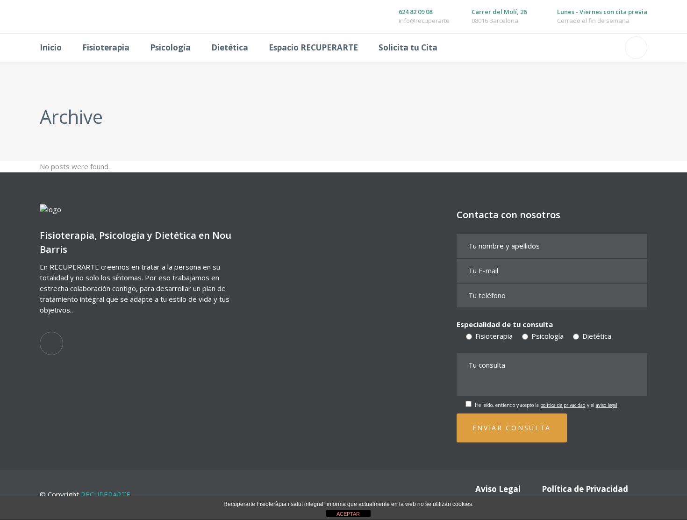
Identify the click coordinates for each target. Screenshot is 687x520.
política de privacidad (563, 405)
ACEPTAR (348, 514)
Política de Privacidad (585, 489)
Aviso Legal (498, 489)
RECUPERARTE (105, 494)
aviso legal (606, 405)
